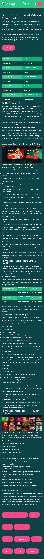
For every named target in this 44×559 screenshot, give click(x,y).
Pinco (20, 119)
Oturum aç (31, 4)
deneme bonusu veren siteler (15, 515)
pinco (34, 515)
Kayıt (39, 4)
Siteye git (9, 48)
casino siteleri (22, 527)
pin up (7, 527)
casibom (32, 551)
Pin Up (37, 34)
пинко (7, 551)
